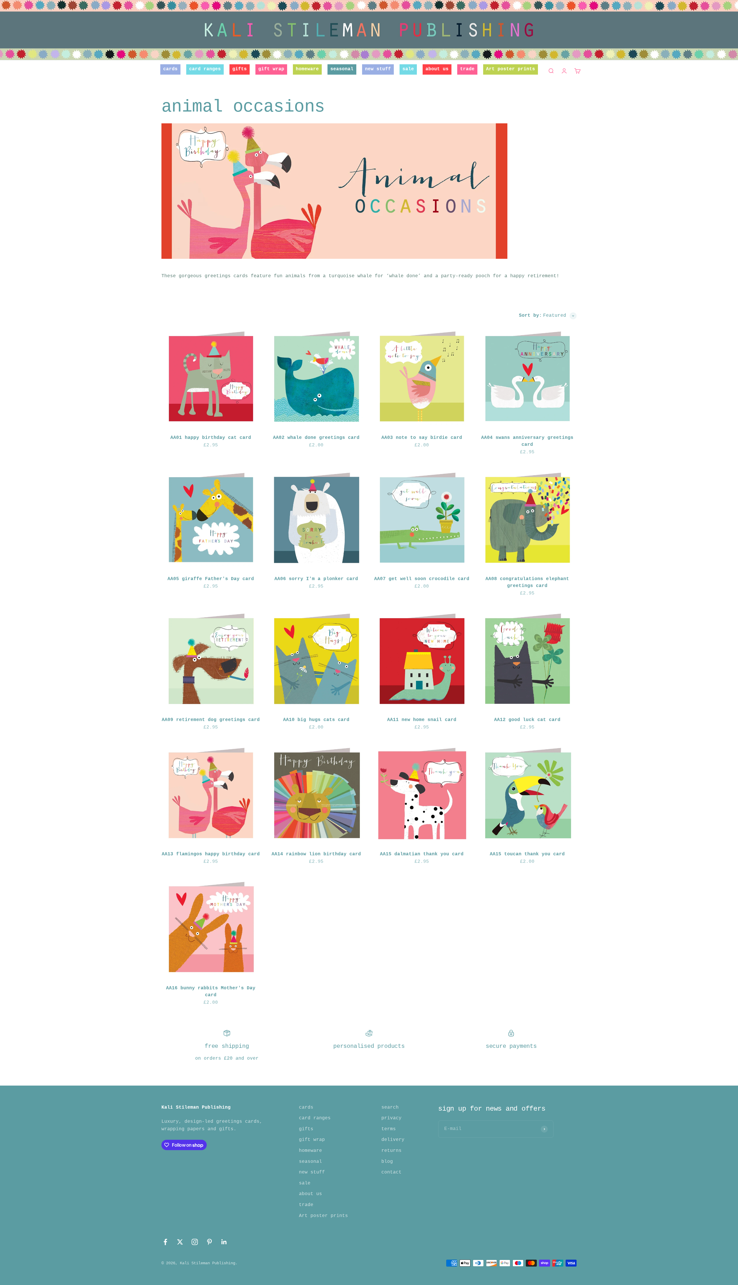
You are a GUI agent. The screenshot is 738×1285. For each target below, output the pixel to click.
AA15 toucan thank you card (527, 854)
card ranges (205, 69)
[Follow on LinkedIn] (224, 1242)
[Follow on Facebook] (165, 1242)
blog (387, 1161)
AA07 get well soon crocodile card (421, 579)
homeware (307, 69)
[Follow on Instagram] (195, 1242)
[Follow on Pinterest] (209, 1242)
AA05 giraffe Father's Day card (210, 579)
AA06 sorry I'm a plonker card (316, 579)
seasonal (341, 69)
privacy (391, 1118)
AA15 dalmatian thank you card (422, 854)
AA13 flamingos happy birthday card (211, 854)
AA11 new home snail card (421, 719)
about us (437, 69)
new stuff (378, 69)
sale (408, 69)
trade (467, 69)
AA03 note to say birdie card (421, 437)
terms (388, 1129)
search (390, 1107)
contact (391, 1172)
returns (391, 1150)
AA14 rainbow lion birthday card (316, 854)
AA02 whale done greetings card (316, 437)
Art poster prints (510, 69)
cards (170, 69)
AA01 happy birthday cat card (210, 437)
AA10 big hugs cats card (316, 719)
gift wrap (271, 69)
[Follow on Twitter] (180, 1242)
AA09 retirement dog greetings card (211, 719)
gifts (239, 69)
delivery (392, 1139)
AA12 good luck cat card (527, 719)
